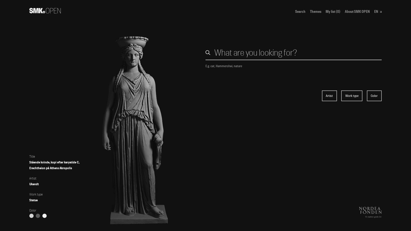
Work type (352, 96)
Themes (315, 11)
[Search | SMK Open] (45, 12)
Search (300, 11)
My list (333, 11)
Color (374, 96)
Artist (329, 96)
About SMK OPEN (357, 11)
